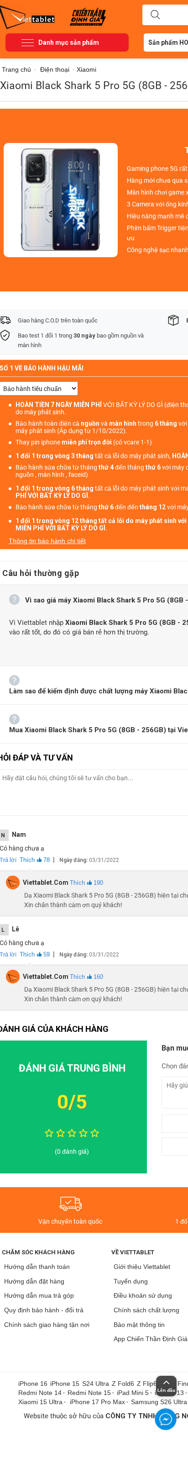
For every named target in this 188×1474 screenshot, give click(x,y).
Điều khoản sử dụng (143, 1295)
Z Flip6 (147, 1383)
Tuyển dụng (131, 1281)
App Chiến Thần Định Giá (151, 1338)
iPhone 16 (32, 1383)
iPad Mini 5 (133, 1392)
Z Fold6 (123, 1383)
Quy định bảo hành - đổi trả (44, 1310)
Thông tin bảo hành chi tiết (47, 540)
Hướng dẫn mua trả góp (39, 1295)
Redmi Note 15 (89, 1392)
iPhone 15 (64, 1383)
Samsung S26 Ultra (159, 1401)
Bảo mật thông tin (139, 1324)
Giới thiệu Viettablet (142, 1266)
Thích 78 (35, 859)
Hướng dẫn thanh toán (37, 1266)
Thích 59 (35, 954)
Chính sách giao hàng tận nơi (46, 1324)
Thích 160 (86, 976)
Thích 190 (86, 882)
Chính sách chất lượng (146, 1310)
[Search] (155, 15)
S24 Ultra (95, 1383)
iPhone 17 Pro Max (97, 1401)
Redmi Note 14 (40, 1392)
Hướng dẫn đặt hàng (34, 1281)
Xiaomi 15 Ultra (40, 1401)
